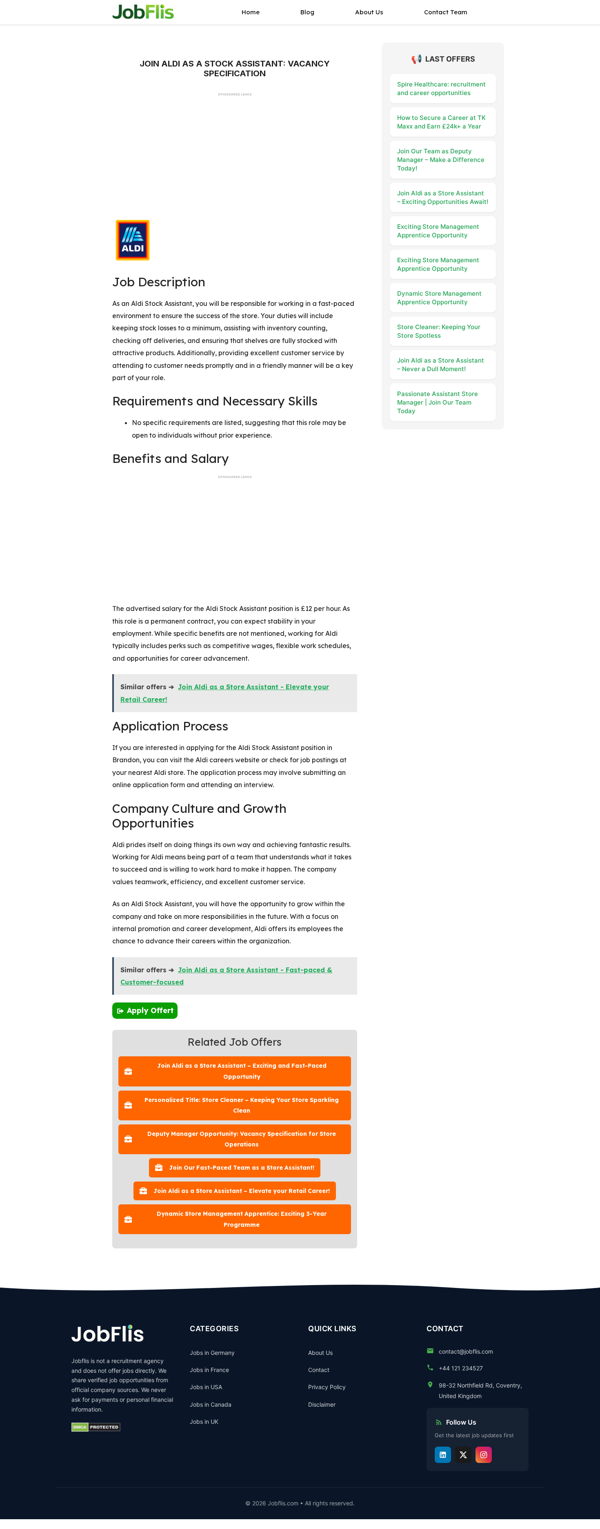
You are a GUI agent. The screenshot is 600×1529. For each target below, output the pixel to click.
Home (251, 12)
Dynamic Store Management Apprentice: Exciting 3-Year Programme (242, 1219)
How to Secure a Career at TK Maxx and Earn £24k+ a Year (441, 122)
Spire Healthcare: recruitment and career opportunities (441, 88)
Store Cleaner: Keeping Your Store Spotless (438, 331)
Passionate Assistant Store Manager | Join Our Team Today (437, 402)
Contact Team (445, 12)
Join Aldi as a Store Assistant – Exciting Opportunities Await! (442, 197)
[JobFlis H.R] (144, 12)
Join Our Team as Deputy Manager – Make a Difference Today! (440, 159)
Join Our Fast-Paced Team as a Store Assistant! (241, 1167)
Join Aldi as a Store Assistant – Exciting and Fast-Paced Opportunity (242, 1071)
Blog (307, 12)
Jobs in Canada (210, 1404)
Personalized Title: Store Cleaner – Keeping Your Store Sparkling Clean (241, 1105)
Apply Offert (150, 1010)
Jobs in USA (206, 1386)
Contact (318, 1369)
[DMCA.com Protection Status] (95, 1429)
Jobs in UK (204, 1421)
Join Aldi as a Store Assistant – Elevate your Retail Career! (241, 1191)
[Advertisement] (234, 159)
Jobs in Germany (212, 1352)
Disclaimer (322, 1404)
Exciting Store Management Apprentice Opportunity (438, 231)
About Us (369, 12)
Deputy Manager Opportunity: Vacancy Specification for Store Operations (241, 1139)
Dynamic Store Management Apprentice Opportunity (439, 298)
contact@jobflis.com (466, 1351)
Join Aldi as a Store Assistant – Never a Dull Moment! (440, 364)
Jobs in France (209, 1369)
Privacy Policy (327, 1386)
